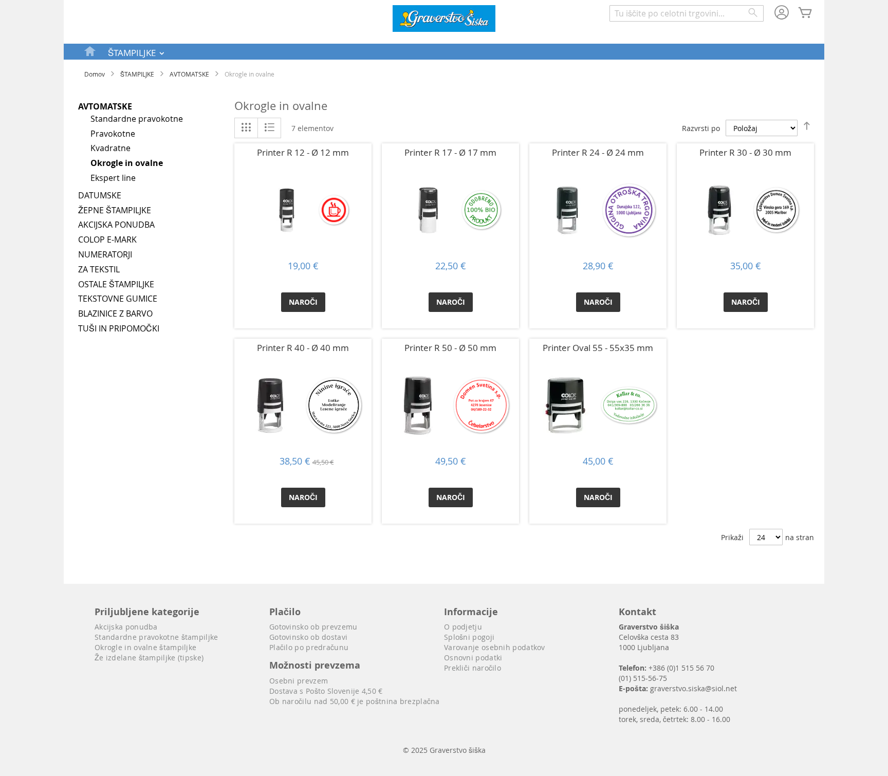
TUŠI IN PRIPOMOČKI (118, 328)
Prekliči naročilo (472, 668)
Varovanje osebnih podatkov (494, 647)
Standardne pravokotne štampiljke (156, 637)
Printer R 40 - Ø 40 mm (303, 348)
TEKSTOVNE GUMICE (117, 298)
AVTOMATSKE (189, 74)
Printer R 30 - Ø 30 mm (745, 152)
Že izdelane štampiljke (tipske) (149, 657)
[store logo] (444, 19)
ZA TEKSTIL (99, 269)
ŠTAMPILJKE (137, 74)
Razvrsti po (701, 128)
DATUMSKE (99, 195)
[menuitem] (90, 51)
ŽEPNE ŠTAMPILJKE (114, 210)
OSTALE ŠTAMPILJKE (116, 284)
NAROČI (303, 302)
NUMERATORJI (105, 254)
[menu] (444, 52)
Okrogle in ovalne (126, 163)
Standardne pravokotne (136, 118)
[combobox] (686, 13)
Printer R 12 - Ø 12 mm (303, 152)
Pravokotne (112, 133)
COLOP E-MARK (107, 239)
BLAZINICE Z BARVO (115, 313)
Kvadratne (110, 148)
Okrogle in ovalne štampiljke (145, 647)
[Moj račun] (781, 13)
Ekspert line (113, 177)
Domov (94, 74)
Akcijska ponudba (126, 627)
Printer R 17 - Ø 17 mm (450, 152)
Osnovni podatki (473, 657)
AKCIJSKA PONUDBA (116, 224)
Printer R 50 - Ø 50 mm (450, 348)
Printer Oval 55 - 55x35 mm (598, 348)
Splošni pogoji (469, 637)
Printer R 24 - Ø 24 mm (598, 152)
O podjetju (463, 627)
